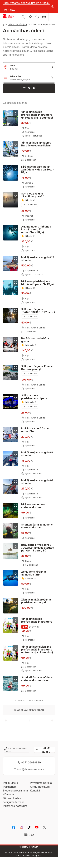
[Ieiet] (30, 17)
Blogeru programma (15, 790)
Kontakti (35, 790)
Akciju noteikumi (40, 786)
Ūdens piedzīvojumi (17, 24)
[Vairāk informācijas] (38, 627)
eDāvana (8, 794)
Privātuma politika (41, 782)
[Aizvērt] (52, 6)
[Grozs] (44, 17)
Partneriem (9, 786)
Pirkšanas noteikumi (15, 805)
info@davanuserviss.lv (31, 769)
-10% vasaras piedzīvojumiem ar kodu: (26, 2)
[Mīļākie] (37, 17)
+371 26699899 (31, 762)
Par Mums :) (10, 782)
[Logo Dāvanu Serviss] (11, 17)
